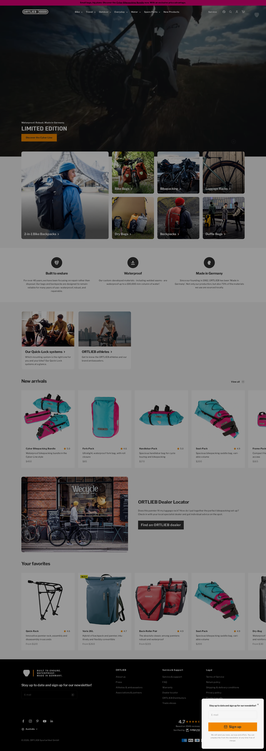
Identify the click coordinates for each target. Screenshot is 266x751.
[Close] (258, 704)
